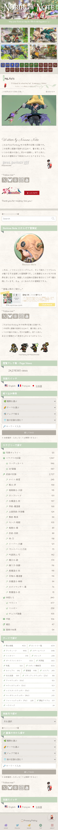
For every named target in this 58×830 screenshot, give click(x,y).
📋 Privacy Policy (29, 820)
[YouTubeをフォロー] (26, 179)
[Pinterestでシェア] (37, 482)
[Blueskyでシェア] (20, 482)
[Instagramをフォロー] (21, 179)
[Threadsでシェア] (26, 482)
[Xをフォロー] (4, 179)
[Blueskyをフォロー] (9, 179)
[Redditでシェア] (31, 482)
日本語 (39, 386)
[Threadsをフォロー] (15, 179)
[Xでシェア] (15, 482)
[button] (53, 218)
